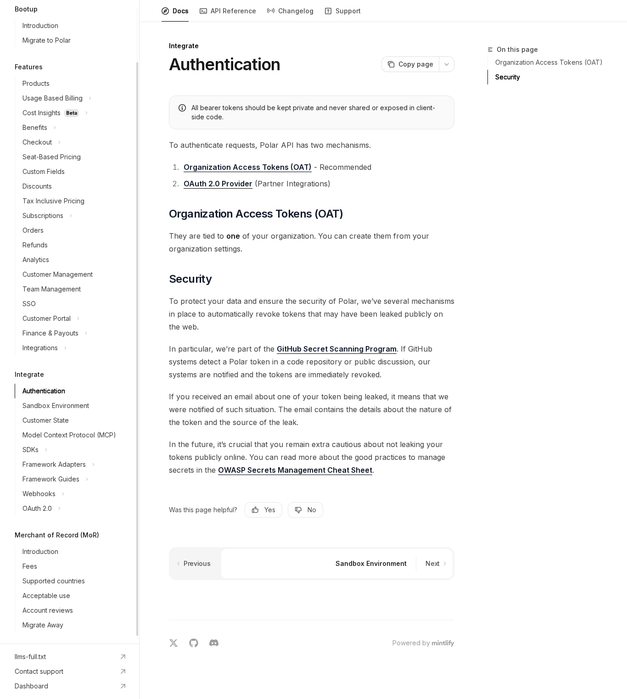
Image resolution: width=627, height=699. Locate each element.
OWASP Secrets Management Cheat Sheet (295, 470)
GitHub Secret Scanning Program (337, 348)
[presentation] (69, 321)
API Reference (233, 11)
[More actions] (446, 64)
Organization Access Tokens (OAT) (248, 167)
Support (348, 11)
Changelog (296, 11)
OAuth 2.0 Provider (218, 183)
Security (507, 77)
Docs (181, 11)
